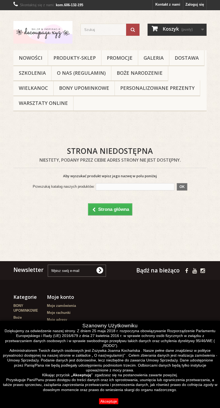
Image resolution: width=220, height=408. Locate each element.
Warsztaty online (43, 103)
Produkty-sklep (74, 58)
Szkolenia (32, 73)
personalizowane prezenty (157, 88)
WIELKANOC (33, 88)
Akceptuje (108, 401)
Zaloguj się (194, 4)
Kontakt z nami (167, 4)
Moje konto (60, 297)
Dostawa (187, 58)
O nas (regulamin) (81, 73)
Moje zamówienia (61, 306)
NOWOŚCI (30, 58)
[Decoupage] (42, 32)
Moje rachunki (59, 313)
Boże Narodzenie (140, 73)
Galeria (154, 58)
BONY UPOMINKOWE (84, 88)
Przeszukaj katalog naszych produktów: (64, 187)
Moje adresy (57, 320)
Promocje (120, 58)
